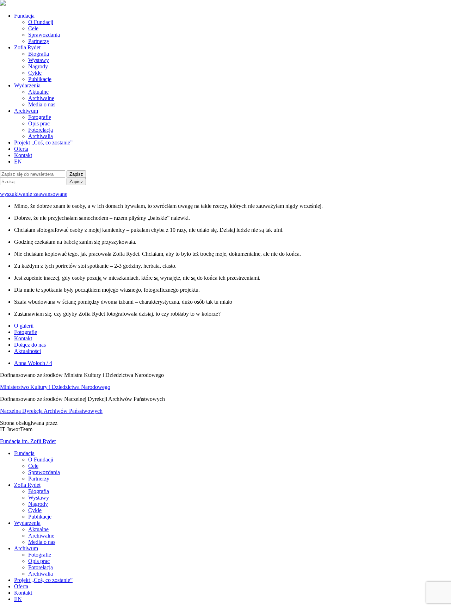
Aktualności (27, 351)
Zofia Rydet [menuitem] (27, 485)
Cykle (35, 73)
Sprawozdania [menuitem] (44, 472)
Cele (33, 28)
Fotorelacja (40, 130)
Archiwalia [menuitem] (40, 574)
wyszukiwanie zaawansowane (33, 194)
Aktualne (38, 92)
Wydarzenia (27, 85)
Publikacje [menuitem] (39, 517)
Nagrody (38, 66)
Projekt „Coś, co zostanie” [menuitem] (43, 580)
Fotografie (39, 117)
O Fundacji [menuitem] (40, 460)
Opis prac (39, 123)
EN (18, 162)
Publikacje (39, 79)
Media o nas (41, 104)
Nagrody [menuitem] (38, 504)
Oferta (21, 149)
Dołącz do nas (30, 345)
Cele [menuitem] (33, 466)
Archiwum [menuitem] (26, 548)
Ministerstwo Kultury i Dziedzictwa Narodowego (55, 387)
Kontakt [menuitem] (23, 593)
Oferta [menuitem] (21, 586)
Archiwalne (41, 98)
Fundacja (24, 16)
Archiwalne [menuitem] (41, 536)
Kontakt (23, 155)
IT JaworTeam (16, 429)
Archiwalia (40, 136)
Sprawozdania (44, 35)
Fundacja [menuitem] (24, 453)
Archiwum (26, 111)
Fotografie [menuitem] (39, 555)
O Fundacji (40, 22)
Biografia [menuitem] (38, 491)
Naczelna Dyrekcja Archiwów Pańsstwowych (51, 411)
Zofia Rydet (27, 47)
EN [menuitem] (18, 599)
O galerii (23, 326)
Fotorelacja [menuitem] (40, 567)
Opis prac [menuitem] (39, 561)
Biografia (38, 54)
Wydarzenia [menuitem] (27, 523)
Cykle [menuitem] (35, 510)
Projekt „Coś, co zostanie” (43, 142)
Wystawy (38, 60)
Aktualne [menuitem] (38, 529)
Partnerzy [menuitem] (38, 479)
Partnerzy (38, 41)
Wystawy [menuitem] (38, 498)
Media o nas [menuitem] (41, 542)
